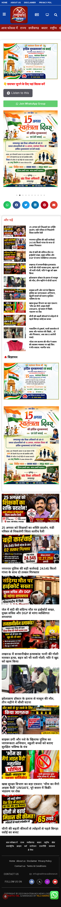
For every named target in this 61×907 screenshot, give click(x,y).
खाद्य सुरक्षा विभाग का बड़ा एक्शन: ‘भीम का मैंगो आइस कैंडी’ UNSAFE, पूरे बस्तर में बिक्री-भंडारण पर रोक (43, 307)
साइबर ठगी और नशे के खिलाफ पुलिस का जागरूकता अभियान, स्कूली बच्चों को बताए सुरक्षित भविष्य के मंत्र (42, 294)
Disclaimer (30, 3)
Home (4, 3)
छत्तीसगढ (33, 28)
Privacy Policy (47, 3)
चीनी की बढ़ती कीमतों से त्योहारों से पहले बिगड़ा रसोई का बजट (43, 318)
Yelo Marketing (45, 896)
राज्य (23, 28)
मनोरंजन (33, 846)
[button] (56, 15)
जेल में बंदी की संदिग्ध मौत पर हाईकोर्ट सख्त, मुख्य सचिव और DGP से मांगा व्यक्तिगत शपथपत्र (42, 255)
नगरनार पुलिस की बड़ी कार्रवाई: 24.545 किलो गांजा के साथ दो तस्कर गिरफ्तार (42, 242)
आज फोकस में (9, 28)
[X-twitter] (39, 881)
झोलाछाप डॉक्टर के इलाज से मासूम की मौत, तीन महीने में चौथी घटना (43, 279)
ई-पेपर (30, 850)
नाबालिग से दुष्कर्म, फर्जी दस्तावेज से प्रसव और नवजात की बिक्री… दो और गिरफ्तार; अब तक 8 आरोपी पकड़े (44, 333)
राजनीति (42, 846)
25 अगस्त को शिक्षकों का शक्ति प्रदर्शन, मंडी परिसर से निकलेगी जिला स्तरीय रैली (42, 230)
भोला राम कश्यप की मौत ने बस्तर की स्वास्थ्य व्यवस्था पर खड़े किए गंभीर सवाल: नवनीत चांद (43, 344)
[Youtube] (55, 881)
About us (16, 3)
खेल (53, 842)
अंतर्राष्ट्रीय (10, 846)
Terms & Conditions (36, 866)
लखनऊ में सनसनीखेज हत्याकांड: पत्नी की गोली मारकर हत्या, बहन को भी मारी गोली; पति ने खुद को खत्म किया (44, 269)
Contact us (20, 866)
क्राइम (19, 846)
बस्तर (44, 28)
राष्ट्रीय (53, 28)
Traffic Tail (13, 896)
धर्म (25, 846)
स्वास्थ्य (52, 846)
